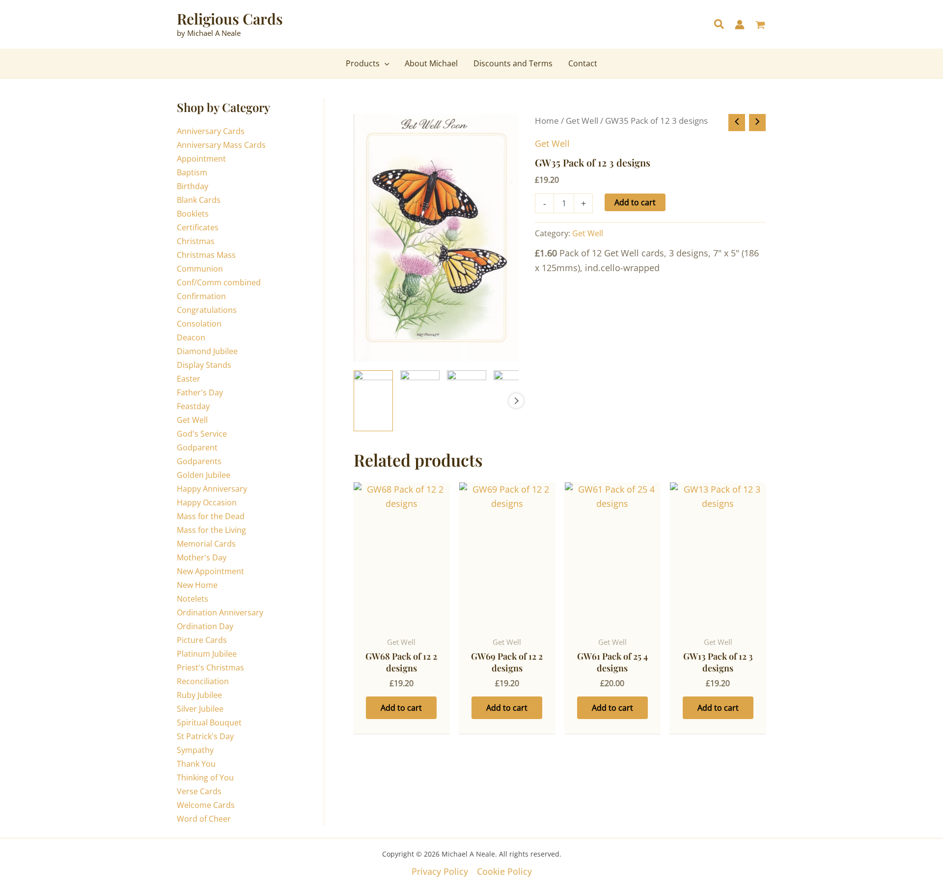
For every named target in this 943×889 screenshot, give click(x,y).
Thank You (196, 763)
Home (547, 120)
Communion (200, 268)
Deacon (191, 337)
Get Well (192, 420)
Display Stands (204, 365)
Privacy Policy (440, 871)
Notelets (192, 598)
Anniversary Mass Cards (221, 144)
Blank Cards (199, 199)
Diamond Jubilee (207, 351)
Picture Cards (202, 640)
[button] (719, 25)
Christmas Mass (206, 255)
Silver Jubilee (200, 708)
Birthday (192, 186)
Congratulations (207, 310)
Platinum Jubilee (207, 653)
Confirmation (201, 296)
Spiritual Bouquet (209, 722)
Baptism (192, 172)
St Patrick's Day (205, 736)
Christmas (196, 241)
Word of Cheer (204, 818)
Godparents (199, 461)
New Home (197, 585)
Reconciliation (203, 681)
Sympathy (195, 750)
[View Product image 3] (466, 400)
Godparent (197, 447)
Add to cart (635, 202)
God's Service (202, 433)
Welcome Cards (206, 805)
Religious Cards (230, 18)
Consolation (199, 323)
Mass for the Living (211, 530)
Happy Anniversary (212, 488)
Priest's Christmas (210, 667)
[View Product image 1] (373, 400)
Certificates (198, 227)
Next (516, 400)
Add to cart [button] (401, 707)
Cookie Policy (504, 871)
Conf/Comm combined (219, 282)
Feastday (193, 406)
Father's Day (200, 392)
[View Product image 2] (420, 400)
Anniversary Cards (211, 131)
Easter (188, 378)
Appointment (201, 158)
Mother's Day (201, 557)
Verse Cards (199, 791)
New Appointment (210, 571)
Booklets (193, 213)
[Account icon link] (740, 24)
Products (363, 63)
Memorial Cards (206, 543)
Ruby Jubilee (199, 695)
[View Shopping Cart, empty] (760, 26)
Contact (582, 63)
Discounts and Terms (513, 63)
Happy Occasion (207, 502)
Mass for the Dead (211, 516)
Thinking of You (205, 777)
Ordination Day (205, 626)
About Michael (431, 63)
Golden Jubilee (203, 475)
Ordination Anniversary (220, 612)
